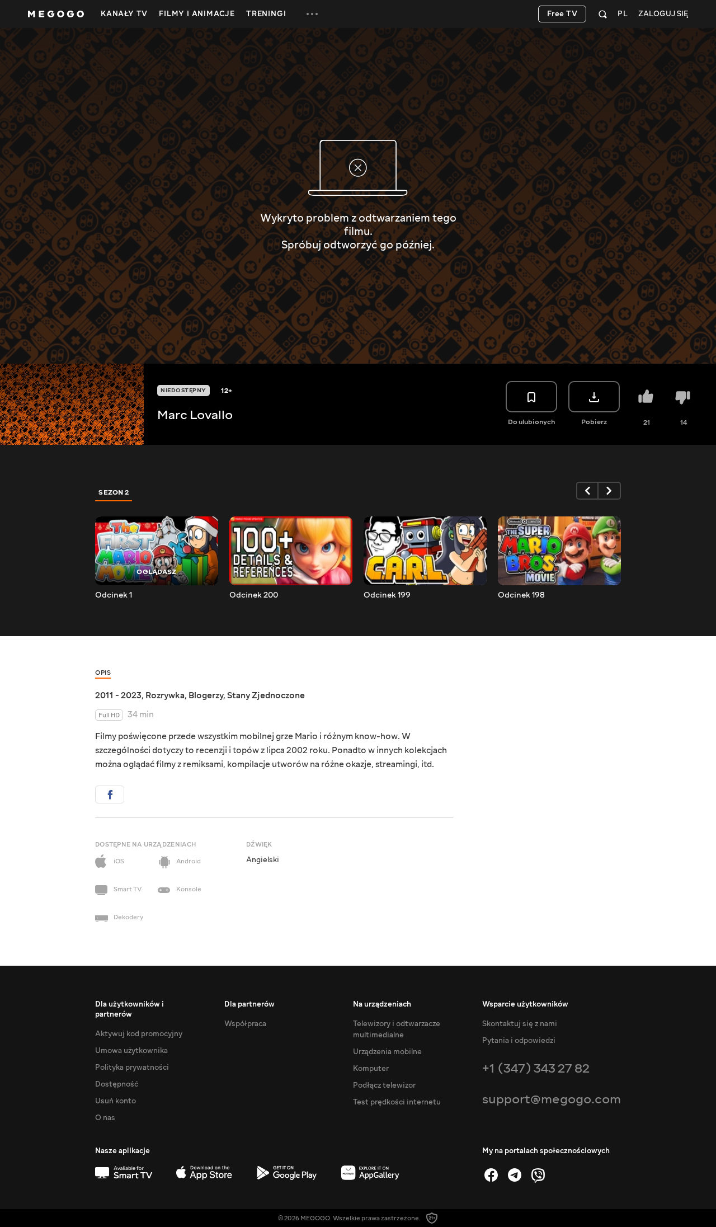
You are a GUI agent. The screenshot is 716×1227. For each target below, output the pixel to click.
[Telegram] (515, 1175)
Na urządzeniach (382, 1004)
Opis (103, 673)
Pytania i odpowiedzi (518, 1041)
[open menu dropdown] (312, 14)
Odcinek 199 (387, 595)
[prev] (587, 491)
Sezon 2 (113, 492)
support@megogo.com (551, 1099)
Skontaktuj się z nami (519, 1024)
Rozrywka (165, 695)
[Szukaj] (602, 14)
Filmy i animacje (197, 14)
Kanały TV (124, 14)
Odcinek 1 (114, 595)
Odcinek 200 (253, 595)
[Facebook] (491, 1175)
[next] (610, 491)
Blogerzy (206, 695)
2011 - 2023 (118, 695)
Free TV (562, 14)
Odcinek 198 (521, 595)
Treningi (266, 14)
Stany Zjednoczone (266, 695)
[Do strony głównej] (56, 14)
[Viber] (538, 1175)
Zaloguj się (663, 14)
